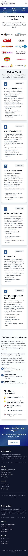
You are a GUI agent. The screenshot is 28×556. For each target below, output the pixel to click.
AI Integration (4, 477)
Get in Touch (4, 488)
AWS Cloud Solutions (7, 474)
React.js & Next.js (6, 472)
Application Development (8, 469)
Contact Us (14, 442)
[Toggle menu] (26, 3)
